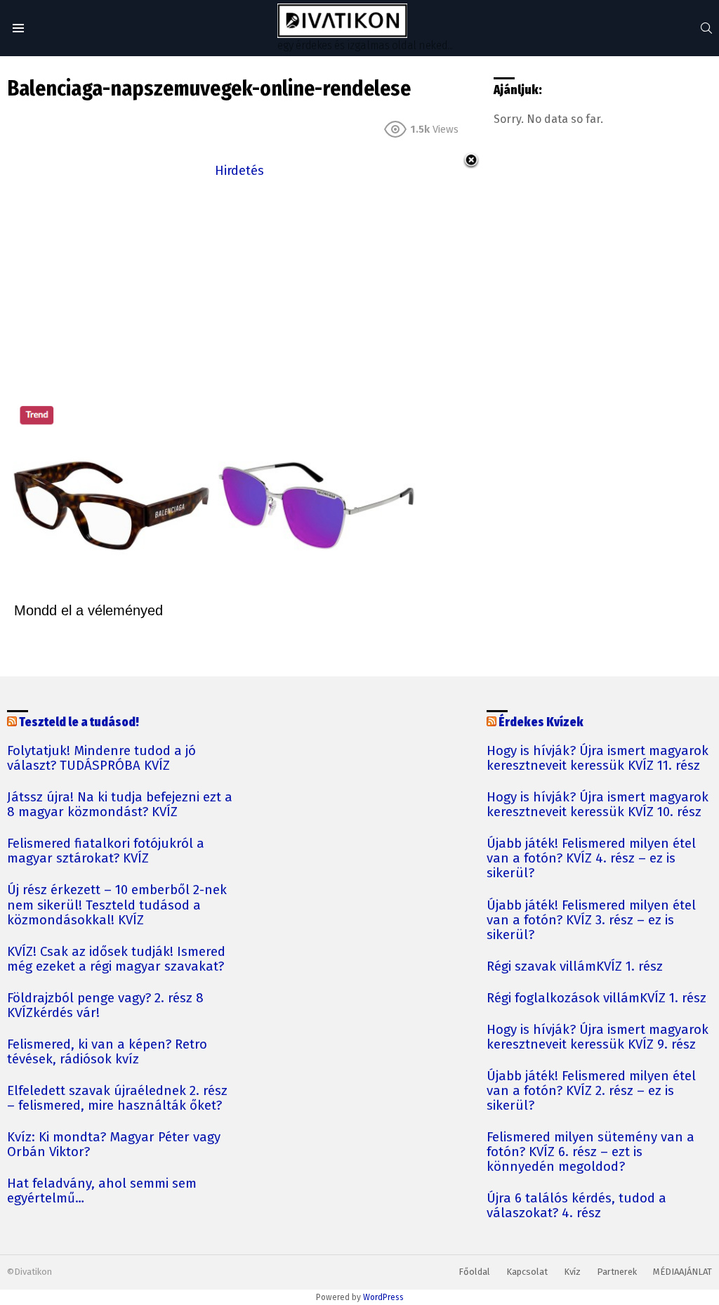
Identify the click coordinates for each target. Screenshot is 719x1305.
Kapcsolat (527, 1271)
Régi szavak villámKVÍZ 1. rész (575, 966)
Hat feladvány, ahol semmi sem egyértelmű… (102, 1191)
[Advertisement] (239, 279)
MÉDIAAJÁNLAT (682, 1271)
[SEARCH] (706, 28)
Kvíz (572, 1271)
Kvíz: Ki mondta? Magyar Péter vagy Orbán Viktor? (113, 1145)
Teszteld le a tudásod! (79, 722)
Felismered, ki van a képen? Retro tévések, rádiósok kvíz (107, 1052)
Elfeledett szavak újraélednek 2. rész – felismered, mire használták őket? (117, 1098)
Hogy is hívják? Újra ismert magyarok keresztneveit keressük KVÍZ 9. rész (597, 1037)
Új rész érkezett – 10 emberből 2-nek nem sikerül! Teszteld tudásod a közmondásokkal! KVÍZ (117, 905)
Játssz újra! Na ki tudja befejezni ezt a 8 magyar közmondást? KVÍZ (119, 805)
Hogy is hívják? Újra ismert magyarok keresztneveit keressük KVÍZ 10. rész (597, 805)
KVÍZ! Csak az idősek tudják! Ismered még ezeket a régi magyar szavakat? (116, 959)
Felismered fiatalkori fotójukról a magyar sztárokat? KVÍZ (105, 851)
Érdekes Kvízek (541, 722)
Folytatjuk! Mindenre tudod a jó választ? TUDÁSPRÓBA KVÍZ (101, 758)
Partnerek (617, 1271)
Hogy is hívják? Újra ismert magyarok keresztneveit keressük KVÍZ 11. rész (597, 758)
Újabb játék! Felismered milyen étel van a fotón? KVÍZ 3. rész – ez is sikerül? (591, 920)
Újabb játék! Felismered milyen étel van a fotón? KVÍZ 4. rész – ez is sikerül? (591, 859)
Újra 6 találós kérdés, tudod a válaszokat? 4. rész (576, 1206)
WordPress (383, 1297)
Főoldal (474, 1271)
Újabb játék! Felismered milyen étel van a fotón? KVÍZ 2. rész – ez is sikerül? (591, 1091)
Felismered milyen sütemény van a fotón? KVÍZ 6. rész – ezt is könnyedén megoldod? (590, 1152)
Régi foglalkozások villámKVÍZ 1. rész (596, 998)
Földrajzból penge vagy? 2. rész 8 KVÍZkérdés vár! (105, 1006)
